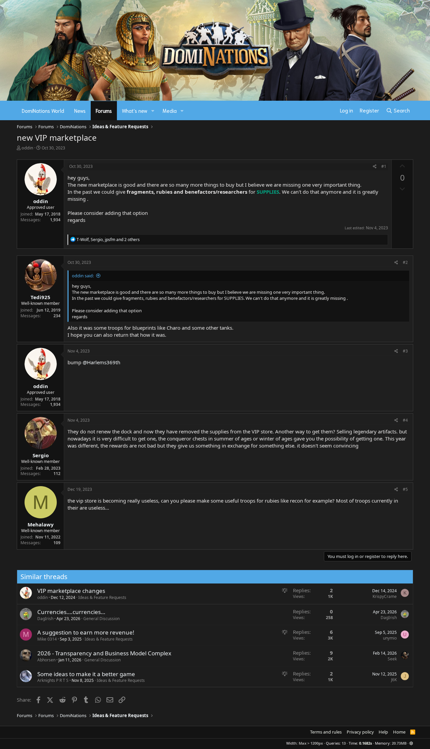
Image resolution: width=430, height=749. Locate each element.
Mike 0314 (47, 639)
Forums (104, 110)
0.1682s (365, 743)
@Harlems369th (101, 362)
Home (399, 732)
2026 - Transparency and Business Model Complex (104, 653)
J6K (394, 680)
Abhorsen (46, 660)
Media (170, 110)
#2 (405, 262)
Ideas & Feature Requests (102, 597)
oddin (27, 148)
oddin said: (83, 276)
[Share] (375, 167)
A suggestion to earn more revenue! (85, 632)
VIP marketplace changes (71, 591)
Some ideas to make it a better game (86, 674)
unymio (390, 638)
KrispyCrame (385, 596)
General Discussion (101, 618)
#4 (405, 420)
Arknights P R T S (53, 680)
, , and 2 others (108, 239)
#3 (405, 351)
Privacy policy (360, 732)
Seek (392, 659)
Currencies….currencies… (71, 612)
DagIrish (45, 618)
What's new (134, 110)
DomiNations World (43, 110)
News (80, 110)
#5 (405, 489)
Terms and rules (326, 732)
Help (383, 732)
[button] (153, 110)
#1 (383, 166)
